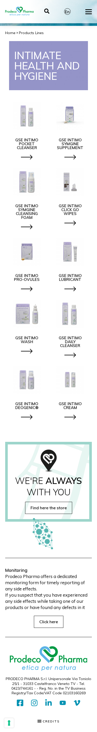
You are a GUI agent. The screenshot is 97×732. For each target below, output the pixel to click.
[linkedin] (48, 703)
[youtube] (62, 703)
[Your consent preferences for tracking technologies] (9, 723)
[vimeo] (77, 703)
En (67, 11)
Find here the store (49, 507)
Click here (48, 621)
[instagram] (34, 703)
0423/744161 (22, 688)
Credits (50, 721)
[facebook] (20, 703)
